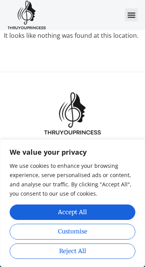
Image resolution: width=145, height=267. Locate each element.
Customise (72, 231)
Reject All (72, 251)
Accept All (72, 212)
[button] (131, 14)
